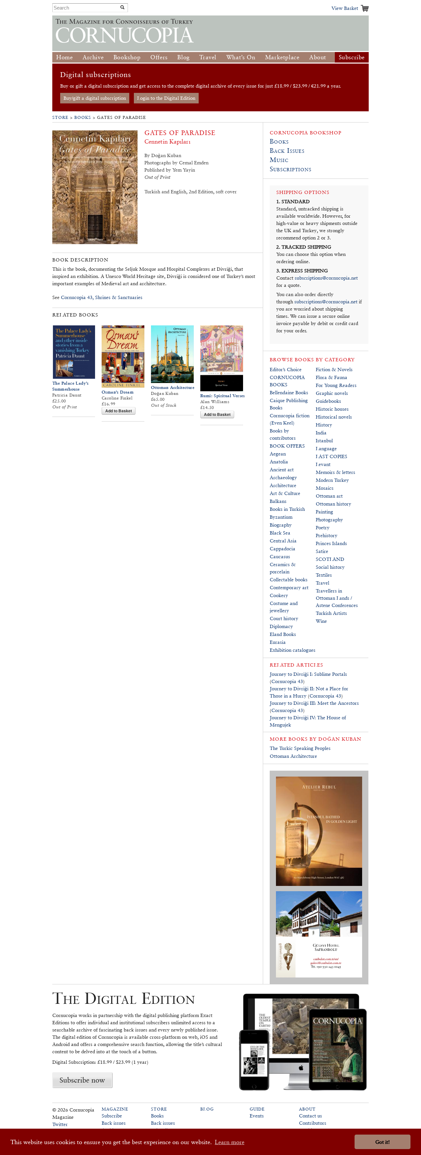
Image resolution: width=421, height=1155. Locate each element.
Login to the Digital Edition (166, 98)
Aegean (278, 453)
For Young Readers (336, 385)
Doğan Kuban (339, 739)
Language (326, 448)
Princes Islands (331, 543)
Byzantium (281, 517)
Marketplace (282, 57)
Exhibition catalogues (292, 650)
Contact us (310, 1115)
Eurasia (278, 642)
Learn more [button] (229, 1142)
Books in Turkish (287, 509)
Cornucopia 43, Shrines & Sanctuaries (101, 297)
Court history (284, 618)
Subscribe (352, 57)
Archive (93, 57)
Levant (323, 464)
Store (60, 117)
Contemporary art (289, 587)
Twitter (60, 1124)
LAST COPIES (331, 456)
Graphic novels (332, 393)
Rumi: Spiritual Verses (222, 395)
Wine (321, 621)
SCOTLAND (330, 559)
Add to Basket (118, 411)
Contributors (312, 1123)
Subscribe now (82, 1080)
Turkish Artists (331, 613)
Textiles (324, 575)
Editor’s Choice (286, 369)
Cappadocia (282, 548)
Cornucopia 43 (287, 681)
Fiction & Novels (334, 369)
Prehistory (326, 535)
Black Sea (280, 533)
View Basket (345, 8)
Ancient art (282, 469)
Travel (207, 57)
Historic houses (332, 409)
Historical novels (334, 417)
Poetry (323, 527)
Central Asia (283, 540)
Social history (330, 567)
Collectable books (289, 579)
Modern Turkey (332, 480)
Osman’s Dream (118, 392)
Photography (329, 519)
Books (82, 117)
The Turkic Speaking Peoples (300, 748)
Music (279, 160)
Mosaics (325, 488)
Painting (324, 511)
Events (257, 1115)
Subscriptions (290, 169)
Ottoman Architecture (172, 387)
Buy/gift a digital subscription (94, 98)
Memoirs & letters (335, 472)
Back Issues (287, 150)
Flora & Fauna (331, 377)
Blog (183, 57)
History (324, 424)
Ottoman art (329, 496)
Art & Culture (285, 493)
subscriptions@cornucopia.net (326, 278)
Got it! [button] (382, 1142)
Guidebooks (328, 401)
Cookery (279, 595)
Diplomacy (281, 626)
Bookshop (127, 57)
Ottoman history (333, 504)
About (317, 57)
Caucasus (280, 556)
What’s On (240, 57)
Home (64, 57)
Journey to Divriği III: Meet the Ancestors (314, 703)
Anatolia (279, 461)
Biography (281, 525)
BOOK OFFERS (287, 446)
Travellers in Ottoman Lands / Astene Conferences (337, 598)
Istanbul (324, 440)
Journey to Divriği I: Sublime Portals (308, 674)
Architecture (283, 485)
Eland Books (283, 634)
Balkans (278, 501)
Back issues (114, 1123)
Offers (159, 57)
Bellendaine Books (289, 392)
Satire (322, 551)
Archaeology (283, 477)
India (321, 432)
